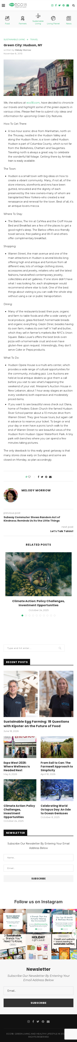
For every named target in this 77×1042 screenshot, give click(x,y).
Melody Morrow (23, 50)
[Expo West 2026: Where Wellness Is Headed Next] (20, 747)
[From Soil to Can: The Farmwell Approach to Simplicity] (57, 747)
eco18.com (33, 102)
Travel (34, 39)
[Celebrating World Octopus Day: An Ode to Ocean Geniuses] (57, 790)
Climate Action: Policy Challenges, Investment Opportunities (38, 603)
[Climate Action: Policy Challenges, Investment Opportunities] (38, 574)
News (68, 23)
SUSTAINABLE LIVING (14, 39)
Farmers (23, 23)
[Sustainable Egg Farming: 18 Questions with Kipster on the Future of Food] (38, 694)
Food (7, 23)
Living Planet (53, 23)
